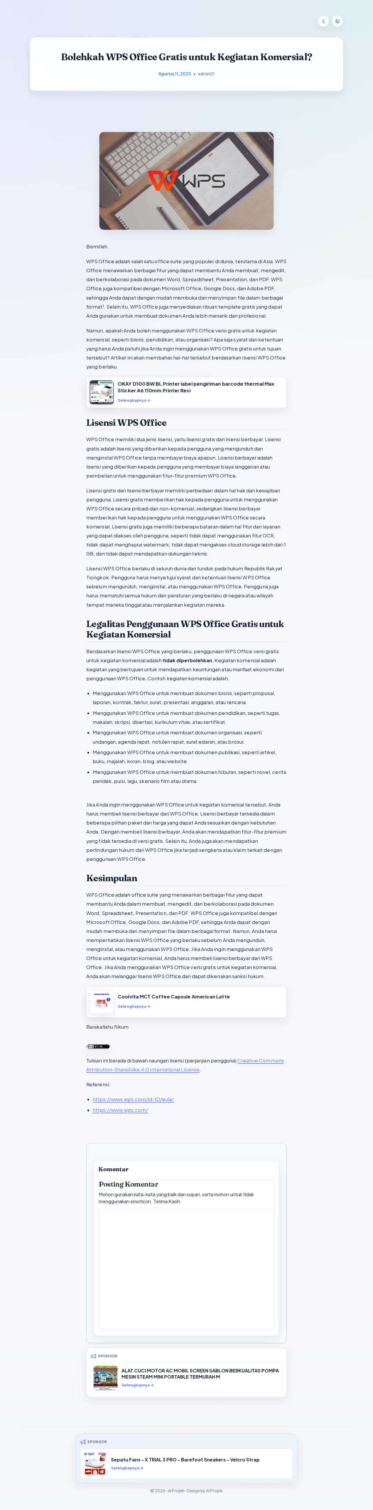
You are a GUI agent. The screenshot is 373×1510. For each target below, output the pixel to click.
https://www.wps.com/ (120, 1110)
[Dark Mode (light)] (337, 21)
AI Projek (176, 1490)
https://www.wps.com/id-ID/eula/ (133, 1099)
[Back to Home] (323, 21)
